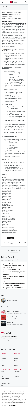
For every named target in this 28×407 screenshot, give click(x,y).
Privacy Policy (12, 405)
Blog (2, 376)
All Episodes (6, 7)
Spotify (10, 21)
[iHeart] (14, 2)
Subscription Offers (5, 383)
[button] (11, 238)
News (15, 356)
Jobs (2, 385)
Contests (16, 363)
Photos (16, 365)
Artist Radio (3, 363)
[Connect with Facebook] (2, 349)
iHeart (2, 356)
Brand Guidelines (5, 378)
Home (15, 374)
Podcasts (3, 360)
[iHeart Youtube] (14, 349)
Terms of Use (5, 404)
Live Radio (3, 358)
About (2, 371)
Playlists (3, 365)
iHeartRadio (14, 20)
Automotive (17, 371)
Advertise (3, 374)
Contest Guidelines (5, 381)
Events (16, 360)
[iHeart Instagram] (10, 349)
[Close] (26, 389)
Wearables (16, 376)
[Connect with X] (5, 349)
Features (16, 358)
